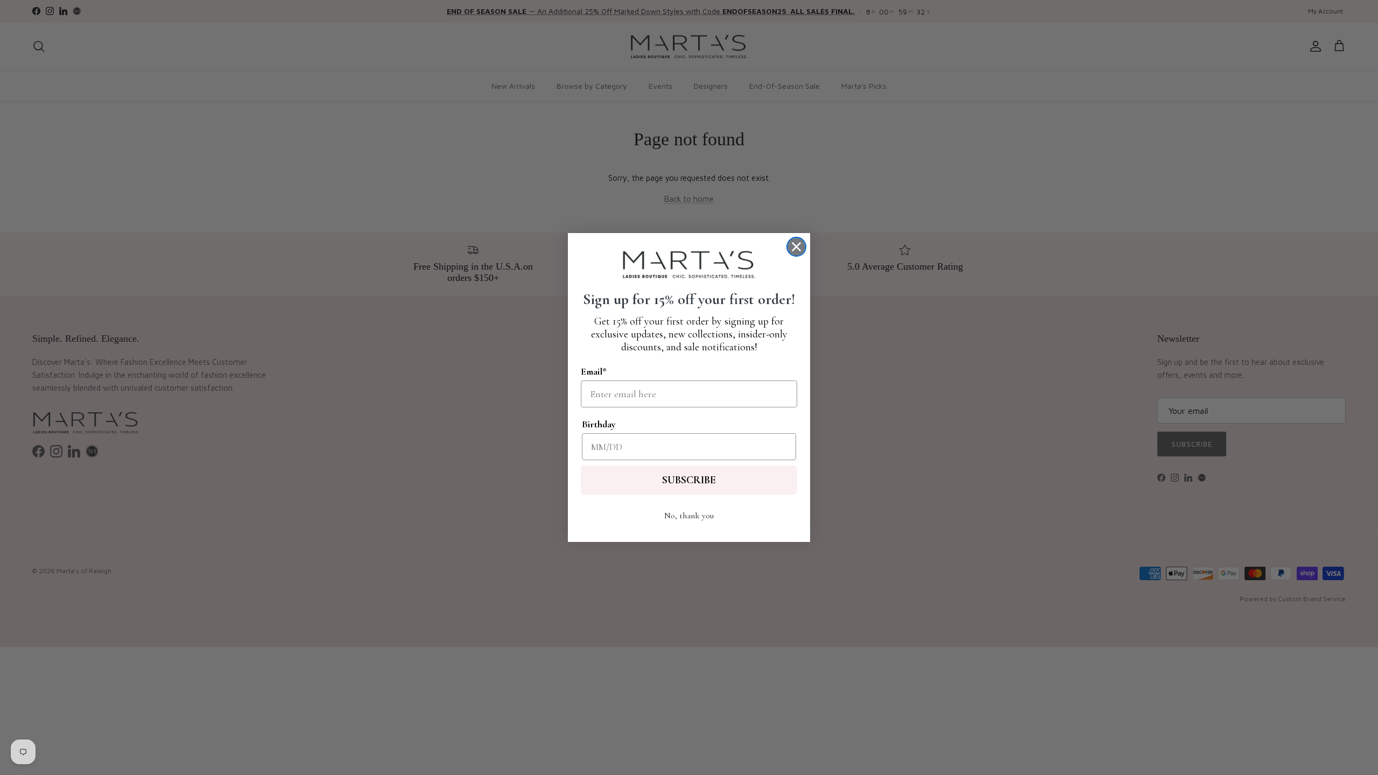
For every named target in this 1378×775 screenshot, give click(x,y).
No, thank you (689, 515)
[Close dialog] (796, 246)
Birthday (599, 424)
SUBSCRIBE (689, 480)
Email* (594, 371)
